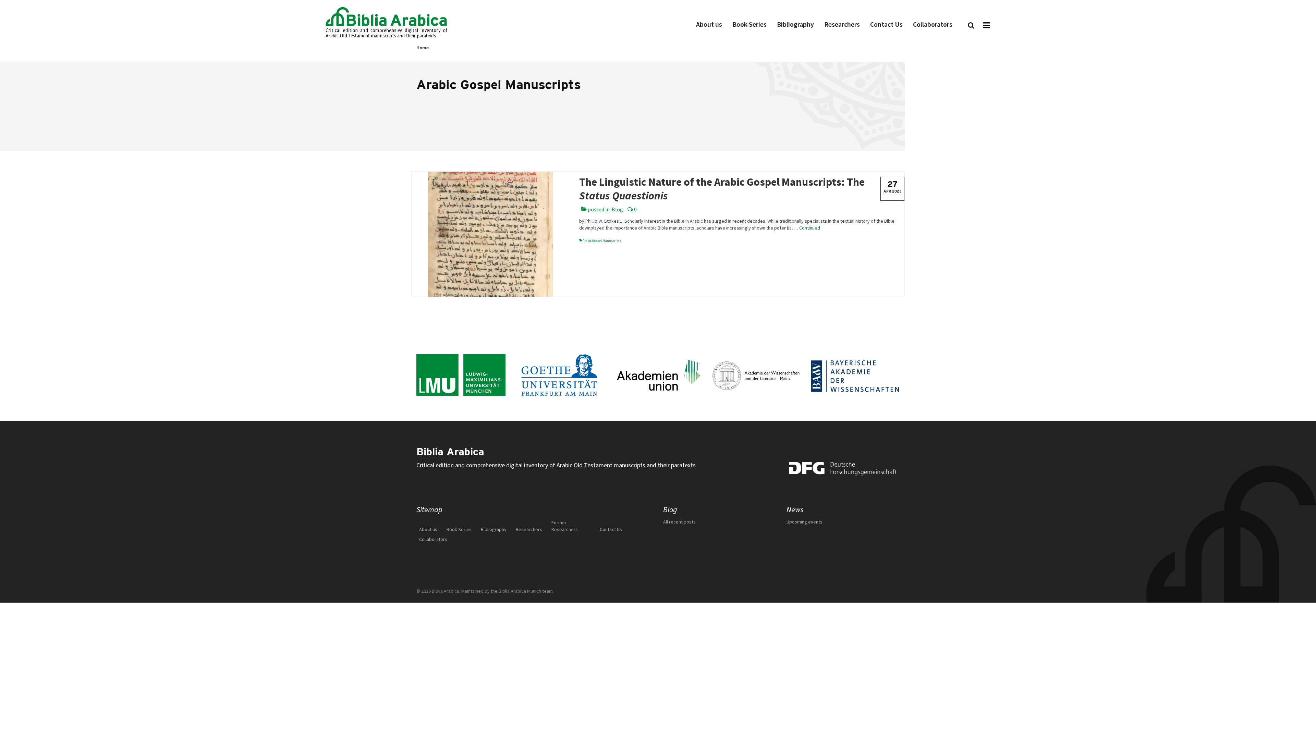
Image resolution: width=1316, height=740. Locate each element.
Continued (809, 228)
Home (422, 48)
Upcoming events (804, 522)
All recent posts (679, 522)
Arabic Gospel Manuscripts (602, 240)
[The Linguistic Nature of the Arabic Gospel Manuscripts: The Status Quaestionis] (490, 234)
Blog (617, 209)
